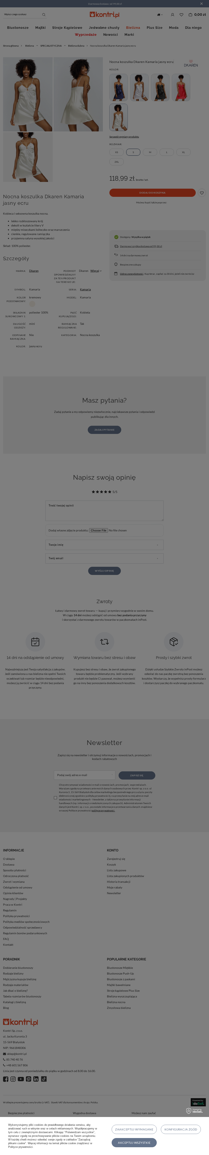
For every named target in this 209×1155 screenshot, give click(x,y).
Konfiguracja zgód (181, 1129)
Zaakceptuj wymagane (134, 1129)
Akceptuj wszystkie (134, 1142)
